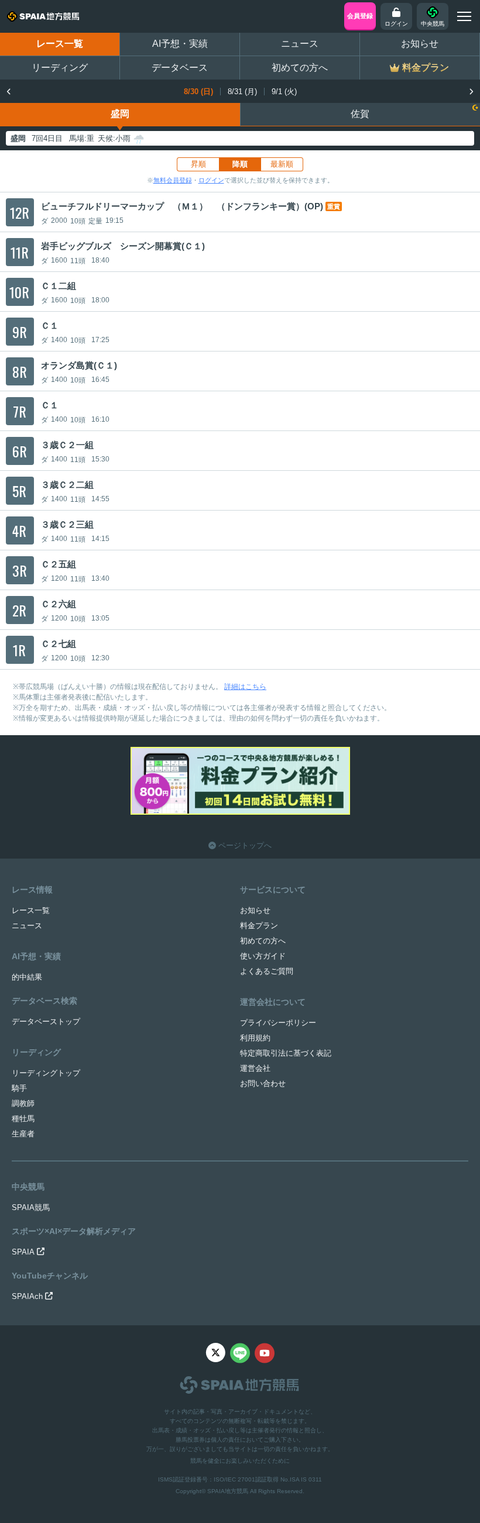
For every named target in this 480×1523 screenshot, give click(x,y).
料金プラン (259, 925)
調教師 (23, 1103)
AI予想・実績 (180, 44)
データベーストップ (46, 1021)
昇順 (198, 164)
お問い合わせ (263, 1083)
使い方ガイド (263, 956)
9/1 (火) (284, 91)
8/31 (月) (242, 91)
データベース (180, 68)
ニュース (299, 44)
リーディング (60, 68)
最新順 (281, 164)
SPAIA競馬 (31, 1207)
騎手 (19, 1088)
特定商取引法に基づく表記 (285, 1053)
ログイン (211, 180)
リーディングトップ (46, 1073)
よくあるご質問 (266, 971)
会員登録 (360, 15)
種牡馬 (23, 1118)
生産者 (23, 1133)
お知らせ (419, 44)
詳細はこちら (245, 687)
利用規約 (255, 1037)
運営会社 (255, 1068)
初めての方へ (300, 68)
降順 (240, 164)
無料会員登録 (172, 180)
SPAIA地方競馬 (227, 1491)
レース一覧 (59, 44)
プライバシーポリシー (278, 1022)
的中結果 (27, 977)
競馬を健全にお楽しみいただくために (240, 1460)
